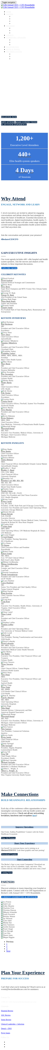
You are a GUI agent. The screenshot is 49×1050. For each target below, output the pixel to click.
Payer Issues (5, 1033)
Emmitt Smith (7, 308)
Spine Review (6, 1020)
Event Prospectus (17, 45)
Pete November (7, 374)
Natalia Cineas (7, 491)
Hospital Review (7, 1011)
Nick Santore (6, 729)
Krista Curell (6, 501)
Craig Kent (5, 602)
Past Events (15, 59)
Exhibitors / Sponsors (16, 38)
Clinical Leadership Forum (21, 21)
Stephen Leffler (7, 625)
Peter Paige (5, 687)
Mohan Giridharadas (9, 564)
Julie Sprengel (6, 746)
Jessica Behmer (7, 460)
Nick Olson (5, 675)
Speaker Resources (18, 33)
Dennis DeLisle (7, 514)
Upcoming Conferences (20, 54)
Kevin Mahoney (7, 418)
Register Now (12, 47)
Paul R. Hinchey (7, 698)
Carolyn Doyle (6, 401)
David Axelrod (6, 281)
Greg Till (4, 754)
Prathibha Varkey (8, 353)
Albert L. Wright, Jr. (9, 771)
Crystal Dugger (7, 537)
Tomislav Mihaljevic (9, 343)
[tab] (24, 827)
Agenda (9, 14)
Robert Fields (6, 554)
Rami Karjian (6, 593)
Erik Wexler (6, 393)
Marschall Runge (8, 429)
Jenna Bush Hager (8, 301)
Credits (9, 35)
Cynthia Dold (6, 527)
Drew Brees (5, 287)
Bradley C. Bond (7, 470)
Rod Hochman (7, 324)
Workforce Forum (18, 24)
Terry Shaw (5, 335)
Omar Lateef (6, 614)
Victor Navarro (7, 664)
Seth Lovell (5, 635)
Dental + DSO (6, 1029)
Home (8, 12)
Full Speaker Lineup (19, 31)
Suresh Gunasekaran (9, 575)
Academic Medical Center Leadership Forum (28, 19)
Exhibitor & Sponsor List (20, 40)
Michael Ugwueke (8, 762)
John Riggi (5, 708)
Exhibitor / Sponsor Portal (21, 42)
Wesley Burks (6, 383)
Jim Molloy (5, 654)
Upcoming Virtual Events (20, 56)
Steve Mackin (6, 410)
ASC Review (6, 1015)
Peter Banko (6, 451)
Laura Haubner (7, 583)
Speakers (10, 26)
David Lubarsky (7, 643)
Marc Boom (5, 364)
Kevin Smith (6, 737)
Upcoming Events (14, 52)
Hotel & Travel (13, 49)
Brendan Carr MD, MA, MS (12, 481)
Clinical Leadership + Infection (12, 1024)
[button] (9, 117)
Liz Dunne (5, 545)
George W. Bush (7, 295)
